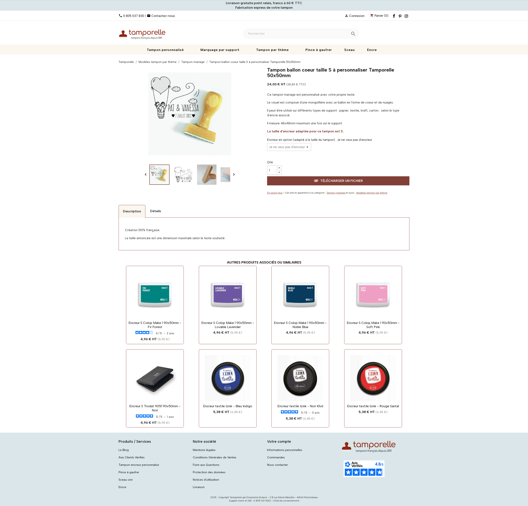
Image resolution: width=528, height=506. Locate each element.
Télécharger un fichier (338, 180)
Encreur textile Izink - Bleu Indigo (227, 406)
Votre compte (279, 441)
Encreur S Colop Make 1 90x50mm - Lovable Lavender (227, 325)
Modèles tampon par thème (371, 192)
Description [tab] (132, 211)
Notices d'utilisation (206, 479)
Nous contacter (277, 465)
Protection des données (209, 472)
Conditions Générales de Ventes (214, 457)
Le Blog (124, 450)
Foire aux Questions (206, 465)
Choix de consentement (286, 500)
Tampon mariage (336, 192)
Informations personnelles (284, 450)
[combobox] (301, 33)
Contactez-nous (163, 16)
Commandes (276, 457)
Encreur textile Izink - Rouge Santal (373, 406)
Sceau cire (126, 479)
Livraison (199, 487)
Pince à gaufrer (129, 472)
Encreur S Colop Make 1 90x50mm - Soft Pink (373, 325)
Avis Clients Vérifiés (132, 457)
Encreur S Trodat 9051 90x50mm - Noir (154, 408)
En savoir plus (275, 192)
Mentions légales (204, 450)
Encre (122, 487)
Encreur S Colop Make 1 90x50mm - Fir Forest (154, 325)
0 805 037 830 (133, 16)
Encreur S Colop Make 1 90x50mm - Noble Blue (300, 325)
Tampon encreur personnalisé (139, 465)
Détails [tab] (155, 211)
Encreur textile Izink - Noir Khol (300, 406)
